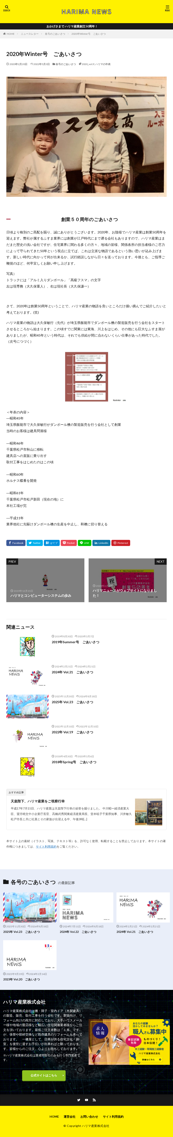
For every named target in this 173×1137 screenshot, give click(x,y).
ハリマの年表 (103, 64)
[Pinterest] (120, 543)
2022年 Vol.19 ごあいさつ (72, 732)
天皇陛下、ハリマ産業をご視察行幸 (38, 801)
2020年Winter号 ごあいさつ (89, 33)
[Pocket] (69, 543)
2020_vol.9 (88, 64)
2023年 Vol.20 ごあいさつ (21, 979)
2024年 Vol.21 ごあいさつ (72, 672)
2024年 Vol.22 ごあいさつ (78, 931)
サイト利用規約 (46, 846)
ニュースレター (30, 33)
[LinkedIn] (101, 543)
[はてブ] (52, 543)
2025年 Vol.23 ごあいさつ (72, 702)
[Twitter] (35, 543)
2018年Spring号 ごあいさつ (74, 762)
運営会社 (70, 1116)
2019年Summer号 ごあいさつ (75, 642)
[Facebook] (16, 543)
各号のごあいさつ (55, 33)
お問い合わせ (89, 1116)
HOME (11, 33)
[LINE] (84, 543)
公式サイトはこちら (44, 1075)
